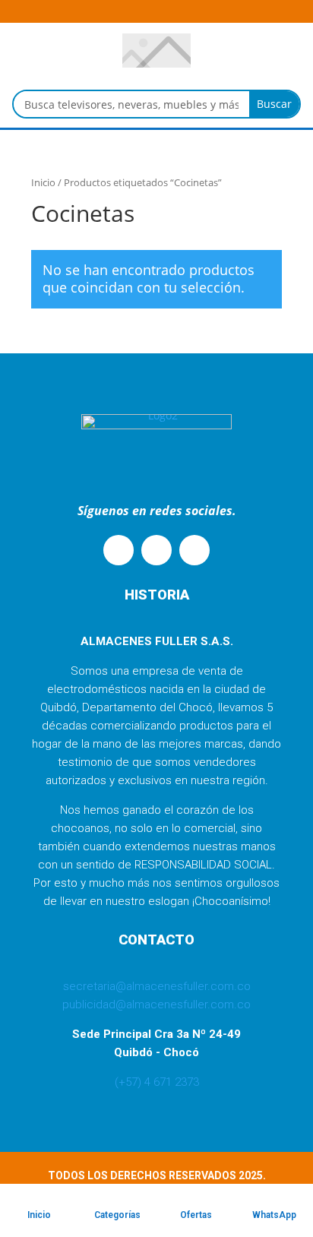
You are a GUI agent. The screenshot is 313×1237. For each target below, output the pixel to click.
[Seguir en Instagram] (194, 550)
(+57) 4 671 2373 (157, 1082)
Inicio (43, 182)
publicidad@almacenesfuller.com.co (156, 1004)
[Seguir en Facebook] (156, 550)
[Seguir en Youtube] (118, 550)
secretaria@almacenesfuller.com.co (157, 986)
